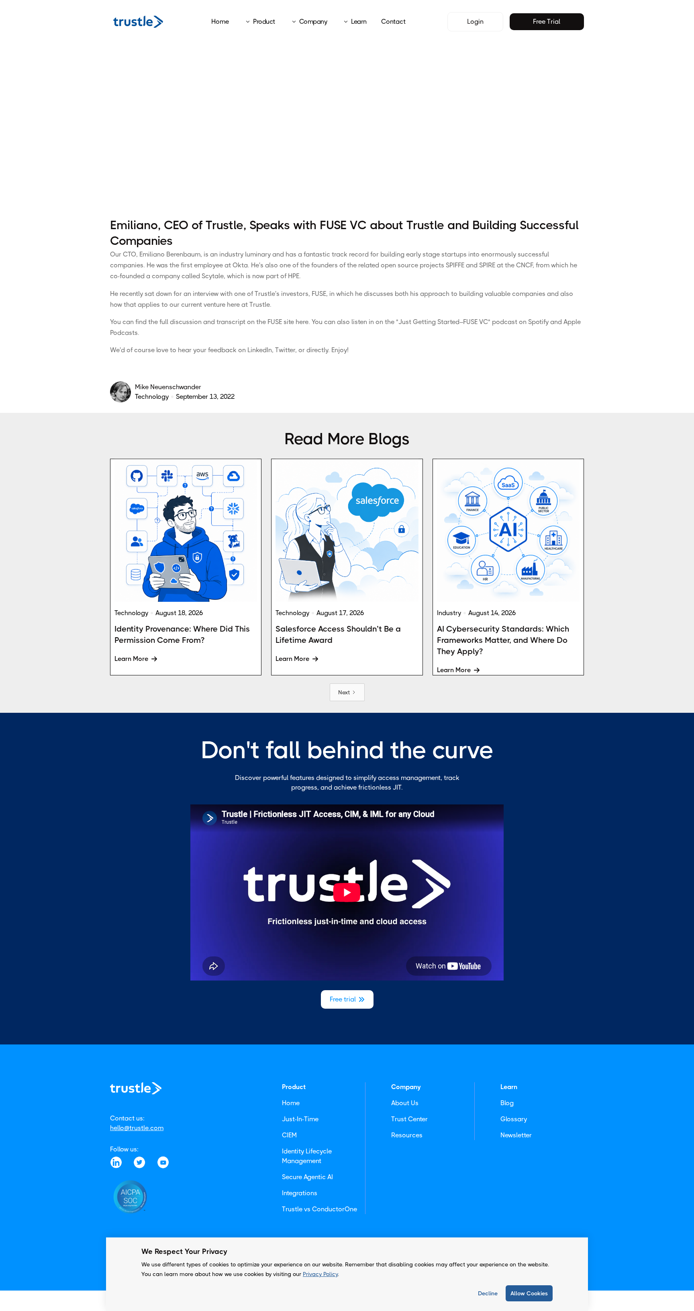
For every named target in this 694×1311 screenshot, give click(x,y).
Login (475, 21)
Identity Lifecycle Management (307, 1156)
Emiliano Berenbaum (169, 254)
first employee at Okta (214, 265)
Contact (393, 21)
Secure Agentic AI (307, 1177)
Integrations (299, 1193)
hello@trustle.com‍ (136, 1128)
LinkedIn (259, 350)
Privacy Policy (320, 1274)
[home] (138, 21)
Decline (488, 1293)
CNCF (524, 265)
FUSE (319, 293)
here (302, 322)
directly (317, 350)
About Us (404, 1103)
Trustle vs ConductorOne (319, 1209)
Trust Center (409, 1119)
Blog (507, 1103)
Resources (407, 1135)
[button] (257, 22)
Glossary (513, 1119)
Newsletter (516, 1135)
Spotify (538, 322)
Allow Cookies (529, 1293)
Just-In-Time (300, 1119)
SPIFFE (455, 265)
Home (220, 21)
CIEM (289, 1135)
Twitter (285, 350)
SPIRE (487, 265)
